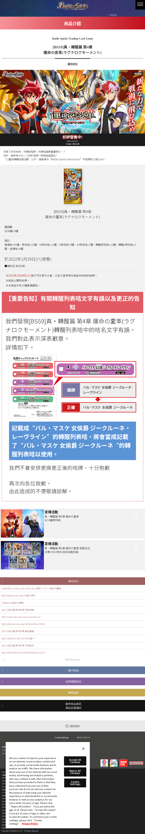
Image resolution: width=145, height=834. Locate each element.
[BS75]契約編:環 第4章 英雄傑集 (18, 609)
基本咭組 (73, 670)
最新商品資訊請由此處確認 (73, 706)
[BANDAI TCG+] (113, 760)
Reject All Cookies (75, 772)
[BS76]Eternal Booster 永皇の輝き (19, 595)
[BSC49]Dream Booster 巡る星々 (18, 638)
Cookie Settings (61, 737)
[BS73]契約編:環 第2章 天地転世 (18, 645)
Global (113, 14)
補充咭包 (73, 581)
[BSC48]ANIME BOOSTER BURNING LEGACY (23, 652)
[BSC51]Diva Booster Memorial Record (21, 617)
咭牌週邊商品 (73, 681)
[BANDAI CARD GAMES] (104, 760)
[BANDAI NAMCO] (136, 760)
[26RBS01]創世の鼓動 (13, 602)
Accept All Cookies (75, 761)
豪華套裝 (73, 692)
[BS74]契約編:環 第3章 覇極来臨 (18, 631)
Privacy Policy (30, 823)
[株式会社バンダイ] (123, 760)
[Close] (83, 749)
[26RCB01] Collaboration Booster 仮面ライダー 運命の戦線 (31, 588)
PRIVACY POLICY (83, 737)
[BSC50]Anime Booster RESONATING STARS (23, 624)
